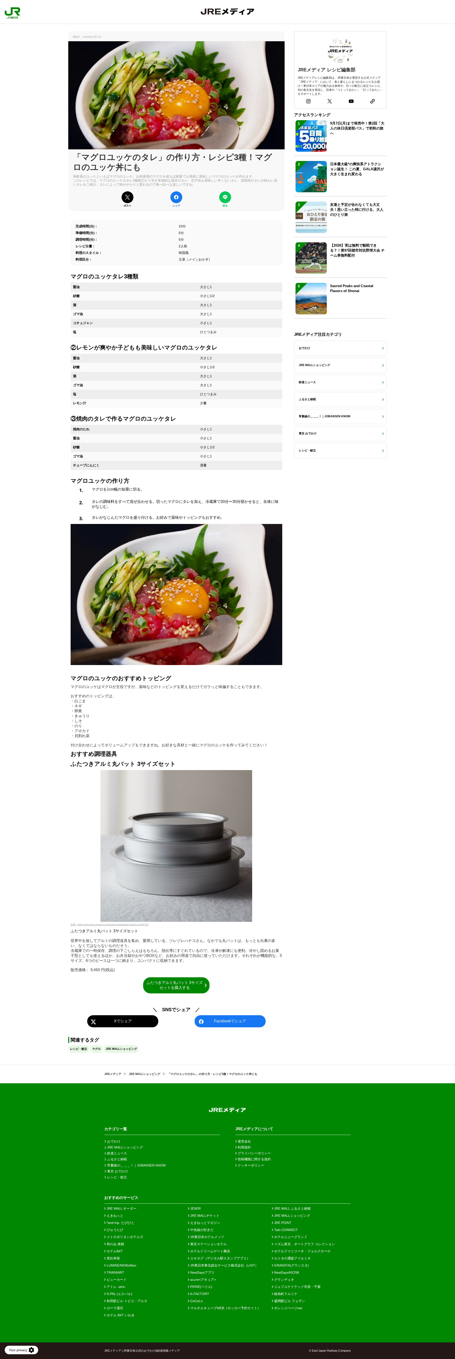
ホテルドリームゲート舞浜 (209, 1251)
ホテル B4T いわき (120, 1315)
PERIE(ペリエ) (200, 1287)
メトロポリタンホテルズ (124, 1237)
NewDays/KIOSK (286, 1272)
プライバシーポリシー (254, 1153)
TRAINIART (115, 1272)
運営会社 (244, 1141)
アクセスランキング (312, 115)
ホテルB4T (114, 1251)
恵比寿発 (113, 1258)
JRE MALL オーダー (121, 1208)
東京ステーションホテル (208, 1244)
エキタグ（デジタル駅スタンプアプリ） (219, 1258)
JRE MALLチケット (204, 1215)
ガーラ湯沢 (114, 1308)
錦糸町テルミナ (285, 1294)
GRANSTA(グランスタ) (291, 1265)
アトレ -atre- (116, 1287)
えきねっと (114, 1215)
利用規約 (244, 1147)
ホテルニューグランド (290, 1237)
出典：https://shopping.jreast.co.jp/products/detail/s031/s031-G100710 (109, 924)
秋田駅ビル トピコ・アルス (126, 1301)
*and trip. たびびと (120, 1222)
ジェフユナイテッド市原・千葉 (297, 1287)
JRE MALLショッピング (121, 1049)
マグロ (96, 1049)
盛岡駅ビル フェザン (289, 1301)
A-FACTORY (199, 1294)
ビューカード (116, 1279)
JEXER (195, 1208)
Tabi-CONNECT (285, 1230)
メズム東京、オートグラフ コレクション (304, 1244)
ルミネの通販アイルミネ (292, 1258)
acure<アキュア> (202, 1279)
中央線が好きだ (201, 1230)
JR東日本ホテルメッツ (206, 1237)
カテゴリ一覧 (115, 1129)
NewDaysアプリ (201, 1272)
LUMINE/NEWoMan (121, 1265)
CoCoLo (196, 1301)
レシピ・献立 (78, 1049)
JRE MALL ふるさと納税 (292, 1208)
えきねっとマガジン (204, 1222)
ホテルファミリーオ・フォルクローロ (302, 1251)
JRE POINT (282, 1222)
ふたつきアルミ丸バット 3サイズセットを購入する (174, 985)
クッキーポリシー (250, 1165)
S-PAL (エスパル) (119, 1294)
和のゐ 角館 (115, 1244)
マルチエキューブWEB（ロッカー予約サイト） (225, 1308)
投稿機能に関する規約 (254, 1159)
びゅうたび (114, 1230)
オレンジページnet (287, 1308)
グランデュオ (283, 1279)
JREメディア (112, 1074)
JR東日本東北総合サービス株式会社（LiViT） (223, 1265)
